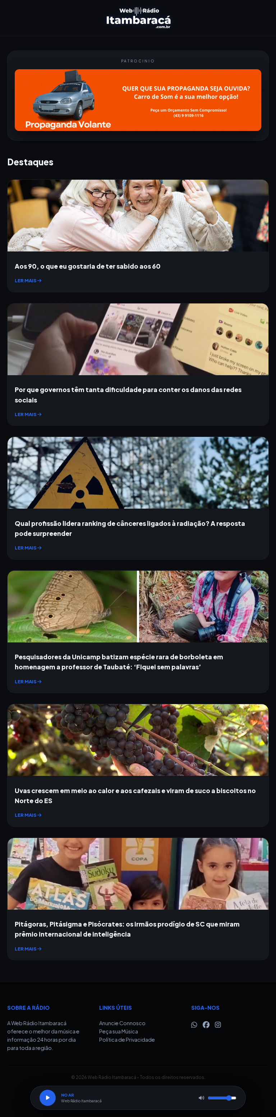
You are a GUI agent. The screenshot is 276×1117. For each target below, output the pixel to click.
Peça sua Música (118, 1031)
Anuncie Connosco (122, 1023)
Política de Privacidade (127, 1039)
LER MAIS (26, 280)
